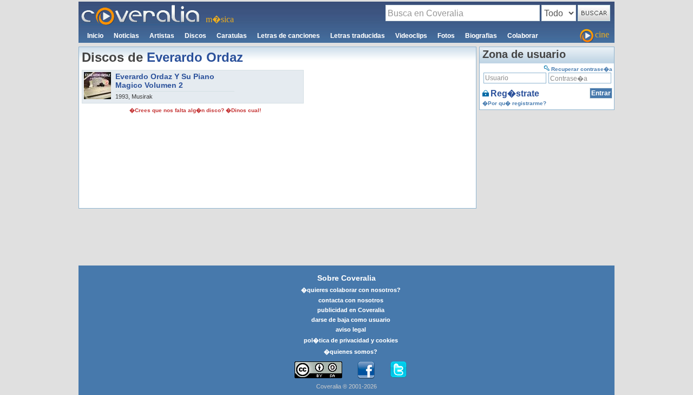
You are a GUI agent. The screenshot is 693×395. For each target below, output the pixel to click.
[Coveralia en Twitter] (398, 370)
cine (602, 34)
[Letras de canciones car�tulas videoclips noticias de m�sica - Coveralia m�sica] (140, 8)
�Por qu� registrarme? (514, 103)
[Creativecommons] (318, 369)
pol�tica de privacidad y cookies (351, 340)
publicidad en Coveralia (350, 310)
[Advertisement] (389, 137)
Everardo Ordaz (195, 57)
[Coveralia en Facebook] (366, 370)
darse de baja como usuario (350, 319)
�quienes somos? (350, 351)
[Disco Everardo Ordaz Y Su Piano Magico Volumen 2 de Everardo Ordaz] (97, 75)
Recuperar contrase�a (581, 69)
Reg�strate (515, 93)
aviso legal (351, 329)
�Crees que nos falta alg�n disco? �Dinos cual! (195, 110)
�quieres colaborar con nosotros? (351, 290)
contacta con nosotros (350, 300)
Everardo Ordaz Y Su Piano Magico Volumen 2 (164, 80)
